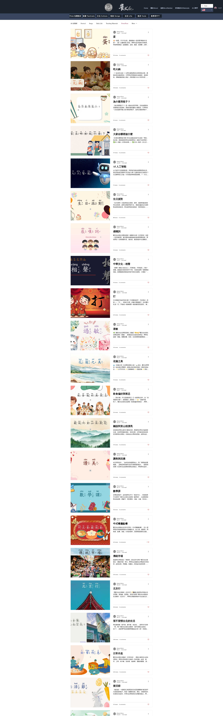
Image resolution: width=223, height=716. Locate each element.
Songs (91, 23)
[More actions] (149, 32)
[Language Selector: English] (207, 10)
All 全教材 (74, 23)
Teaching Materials (112, 23)
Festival (83, 23)
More (133, 23)
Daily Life (99, 23)
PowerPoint (124, 23)
